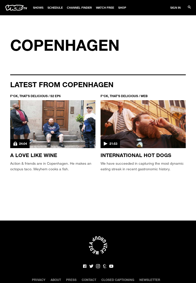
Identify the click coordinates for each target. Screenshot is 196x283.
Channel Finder (79, 7)
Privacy (38, 280)
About (56, 280)
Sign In (175, 7)
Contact (89, 280)
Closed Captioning (117, 280)
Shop (122, 7)
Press (71, 280)
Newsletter (149, 280)
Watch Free (105, 7)
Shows (38, 7)
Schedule (55, 7)
